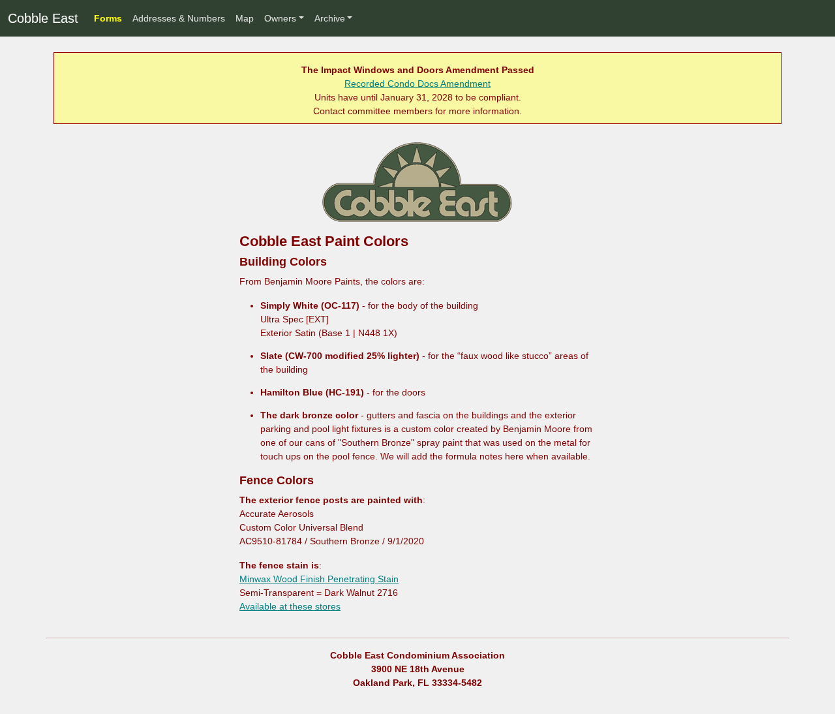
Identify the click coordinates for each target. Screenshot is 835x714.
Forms (108, 18)
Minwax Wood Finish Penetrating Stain (319, 579)
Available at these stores (290, 606)
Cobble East (43, 18)
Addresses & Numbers (178, 18)
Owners (280, 18)
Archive (329, 18)
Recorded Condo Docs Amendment (417, 83)
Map (244, 18)
